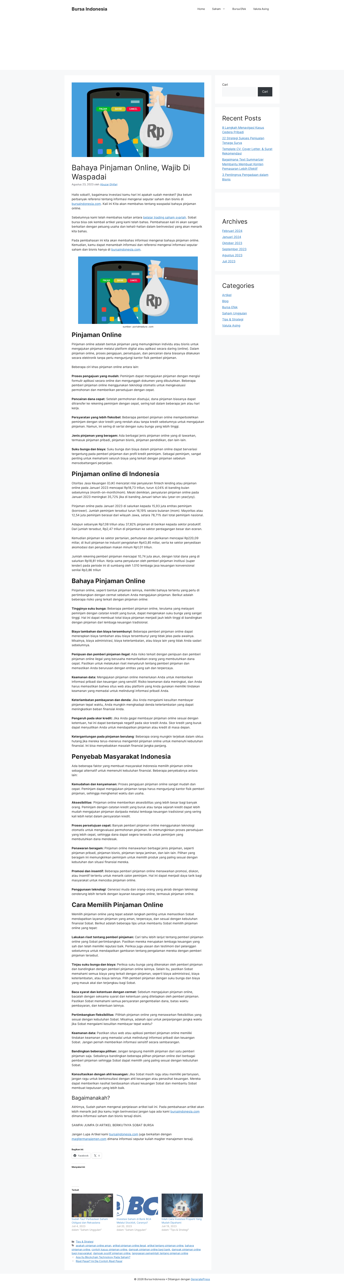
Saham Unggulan (234, 313)
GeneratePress (200, 1279)
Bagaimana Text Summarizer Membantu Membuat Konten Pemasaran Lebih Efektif (243, 164)
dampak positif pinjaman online (111, 1253)
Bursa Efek (239, 9)
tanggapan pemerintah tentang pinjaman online (160, 1253)
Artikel (226, 295)
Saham (216, 9)
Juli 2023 (228, 261)
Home (201, 9)
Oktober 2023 (232, 243)
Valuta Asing (261, 9)
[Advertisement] (172, 45)
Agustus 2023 (232, 255)
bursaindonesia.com (86, 204)
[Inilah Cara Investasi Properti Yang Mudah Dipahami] (182, 1205)
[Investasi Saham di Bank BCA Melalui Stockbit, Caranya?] (137, 1205)
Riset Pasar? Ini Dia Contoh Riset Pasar (99, 1261)
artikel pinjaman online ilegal (129, 1245)
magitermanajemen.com (89, 1139)
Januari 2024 (231, 237)
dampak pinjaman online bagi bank (149, 1249)
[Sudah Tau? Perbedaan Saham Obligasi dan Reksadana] (92, 1205)
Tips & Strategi (84, 1241)
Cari (225, 84)
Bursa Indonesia (89, 9)
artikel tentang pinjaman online (165, 1245)
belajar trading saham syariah (164, 217)
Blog (225, 301)
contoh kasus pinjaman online (109, 1249)
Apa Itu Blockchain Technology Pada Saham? (103, 1257)
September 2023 (234, 249)
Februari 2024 (232, 231)
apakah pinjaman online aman (93, 1245)
